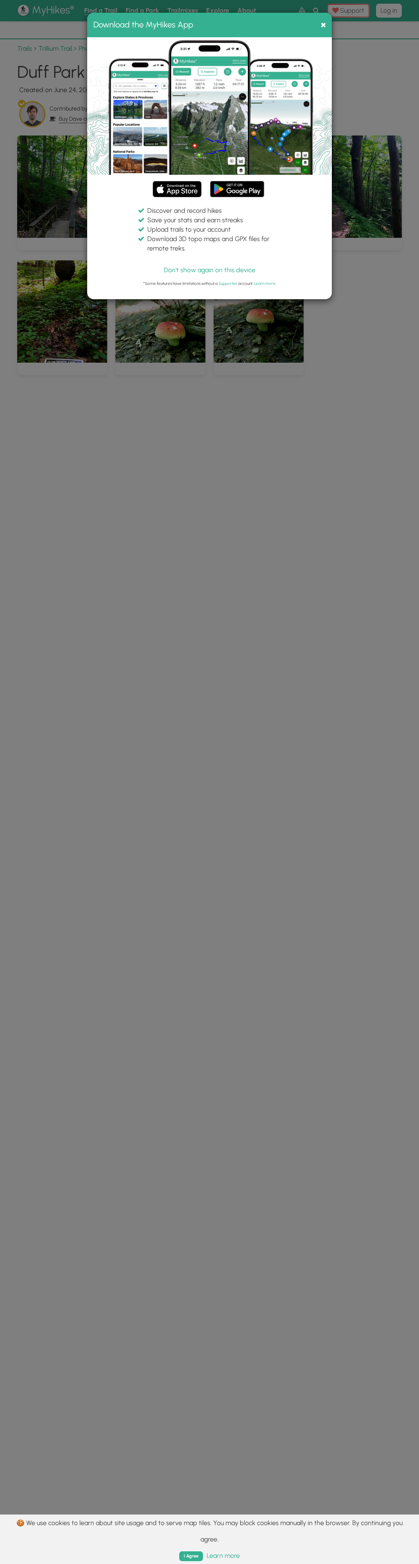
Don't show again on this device (209, 270)
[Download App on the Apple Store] (177, 190)
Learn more (264, 283)
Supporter (228, 283)
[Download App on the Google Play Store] (237, 185)
